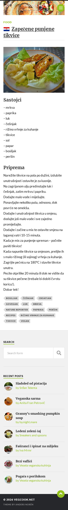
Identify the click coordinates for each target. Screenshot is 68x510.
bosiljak (12, 298)
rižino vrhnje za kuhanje (37, 315)
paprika (38, 309)
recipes (10, 315)
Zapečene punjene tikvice (28, 32)
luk (25, 304)
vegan (25, 321)
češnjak (28, 298)
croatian (45, 298)
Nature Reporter (17, 309)
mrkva (37, 304)
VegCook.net (24, 499)
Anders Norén (24, 504)
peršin (53, 309)
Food (7, 22)
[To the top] (61, 494)
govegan (12, 304)
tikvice (11, 321)
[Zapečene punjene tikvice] (34, 70)
